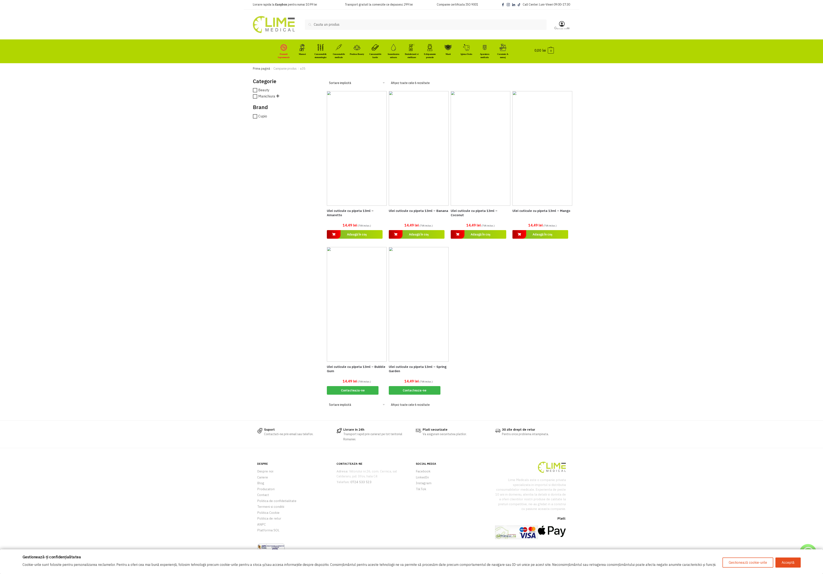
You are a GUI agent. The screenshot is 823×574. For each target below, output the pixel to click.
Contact (263, 495)
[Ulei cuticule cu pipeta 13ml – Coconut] (481, 148)
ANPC (261, 524)
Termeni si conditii (270, 507)
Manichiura (266, 96)
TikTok (421, 489)
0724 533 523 (360, 482)
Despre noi (265, 471)
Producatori (266, 489)
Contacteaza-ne (353, 390)
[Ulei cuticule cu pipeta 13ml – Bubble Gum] (357, 304)
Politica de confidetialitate (276, 501)
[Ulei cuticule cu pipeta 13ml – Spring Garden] (419, 304)
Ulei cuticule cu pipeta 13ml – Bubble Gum (356, 369)
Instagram (423, 483)
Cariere (262, 477)
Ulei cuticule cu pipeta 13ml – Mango (541, 211)
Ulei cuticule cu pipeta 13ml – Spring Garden (417, 369)
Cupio (262, 116)
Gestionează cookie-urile (748, 562)
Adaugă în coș (357, 234)
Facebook (423, 471)
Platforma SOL (268, 530)
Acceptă (788, 562)
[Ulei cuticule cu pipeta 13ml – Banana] (419, 148)
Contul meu (561, 28)
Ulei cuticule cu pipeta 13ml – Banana (418, 211)
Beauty (263, 90)
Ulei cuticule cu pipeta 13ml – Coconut (474, 213)
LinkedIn (422, 477)
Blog (260, 483)
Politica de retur (269, 518)
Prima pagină (261, 68)
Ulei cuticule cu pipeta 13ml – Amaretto (350, 213)
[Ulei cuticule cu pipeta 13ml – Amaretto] (357, 148)
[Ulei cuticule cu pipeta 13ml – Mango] (542, 148)
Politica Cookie (268, 513)
